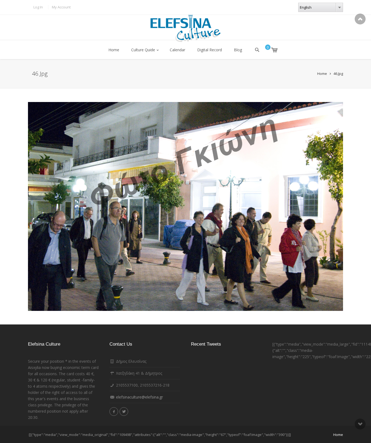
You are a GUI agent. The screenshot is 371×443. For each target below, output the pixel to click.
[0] (270, 50)
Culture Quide (143, 49)
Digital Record (209, 49)
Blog (238, 49)
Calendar (177, 49)
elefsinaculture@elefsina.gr (139, 397)
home (338, 434)
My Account (61, 7)
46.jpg (338, 73)
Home (113, 49)
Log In (38, 7)
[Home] (185, 28)
